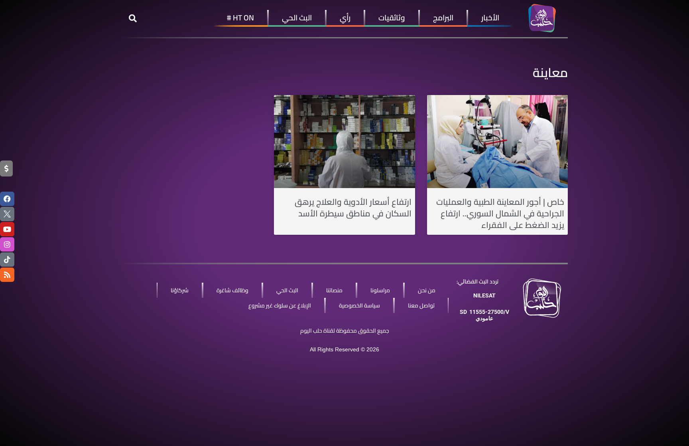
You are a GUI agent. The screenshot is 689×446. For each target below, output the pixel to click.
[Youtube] (7, 229)
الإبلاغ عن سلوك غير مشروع (279, 305)
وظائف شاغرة (232, 290)
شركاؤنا (180, 290)
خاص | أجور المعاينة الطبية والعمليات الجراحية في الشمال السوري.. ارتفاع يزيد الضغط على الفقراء (500, 213)
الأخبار (490, 17)
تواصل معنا (421, 305)
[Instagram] (7, 244)
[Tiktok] (7, 259)
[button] (133, 18)
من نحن (426, 290)
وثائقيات (391, 17)
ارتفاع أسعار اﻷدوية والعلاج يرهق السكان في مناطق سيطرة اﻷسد (353, 207)
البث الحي (297, 17)
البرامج (443, 17)
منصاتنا (334, 290)
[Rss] (7, 275)
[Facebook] (7, 199)
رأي (345, 17)
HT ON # (240, 17)
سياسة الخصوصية (359, 305)
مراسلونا (380, 290)
